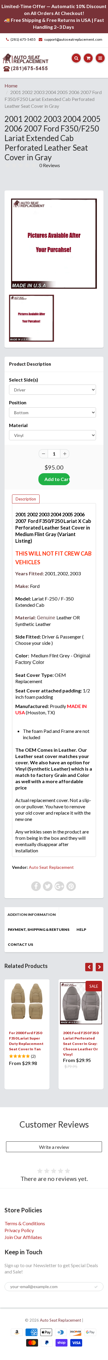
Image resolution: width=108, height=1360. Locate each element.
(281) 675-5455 (23, 39)
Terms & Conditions (24, 1223)
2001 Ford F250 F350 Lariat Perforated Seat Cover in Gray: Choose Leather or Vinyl (80, 1044)
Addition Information (32, 914)
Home (10, 85)
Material (18, 425)
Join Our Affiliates (23, 1237)
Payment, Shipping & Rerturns (38, 929)
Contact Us (20, 944)
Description (26, 499)
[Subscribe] (96, 1287)
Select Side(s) (23, 379)
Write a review (54, 1147)
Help (81, 929)
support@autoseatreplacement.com (73, 39)
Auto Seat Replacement (51, 867)
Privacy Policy (19, 1230)
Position (17, 402)
